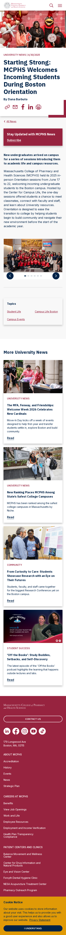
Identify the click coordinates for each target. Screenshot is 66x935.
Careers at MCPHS (16, 796)
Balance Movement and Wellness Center (23, 855)
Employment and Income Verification (25, 827)
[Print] (38, 107)
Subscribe (14, 140)
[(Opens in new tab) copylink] (7, 107)
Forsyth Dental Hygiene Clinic (20, 877)
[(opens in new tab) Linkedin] (7, 731)
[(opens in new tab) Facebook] (15, 731)
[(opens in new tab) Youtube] (33, 731)
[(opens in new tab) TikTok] (42, 731)
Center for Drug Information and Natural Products (22, 864)
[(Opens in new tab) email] (15, 107)
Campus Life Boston (46, 311)
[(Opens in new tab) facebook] (23, 107)
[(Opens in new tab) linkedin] (30, 107)
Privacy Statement (39, 919)
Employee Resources (16, 821)
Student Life (14, 311)
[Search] (51, 5)
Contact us (33, 719)
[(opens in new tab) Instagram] (24, 731)
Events (7, 773)
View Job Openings (15, 809)
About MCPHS (13, 754)
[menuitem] (51, 5)
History (8, 767)
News (7, 779)
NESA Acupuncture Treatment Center (25, 883)
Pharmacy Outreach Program (20, 890)
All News (11, 121)
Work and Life (12, 815)
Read (10, 438)
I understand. (33, 928)
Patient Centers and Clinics (23, 847)
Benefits (8, 803)
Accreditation (11, 761)
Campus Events (16, 319)
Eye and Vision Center (16, 871)
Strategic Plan (12, 785)
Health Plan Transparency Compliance (18, 835)
